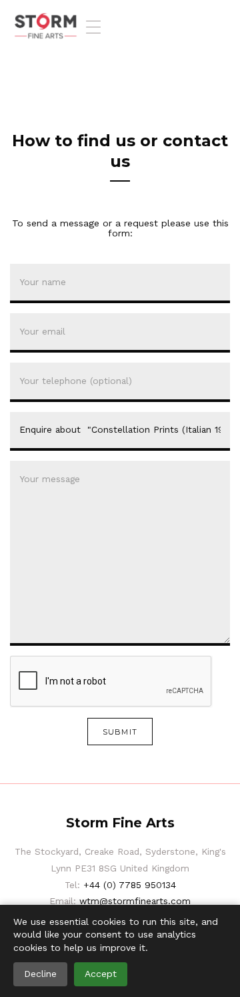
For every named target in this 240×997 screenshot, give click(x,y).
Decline (40, 973)
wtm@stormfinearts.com (135, 900)
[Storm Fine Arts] (46, 26)
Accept (101, 973)
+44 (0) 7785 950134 (129, 884)
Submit (120, 732)
